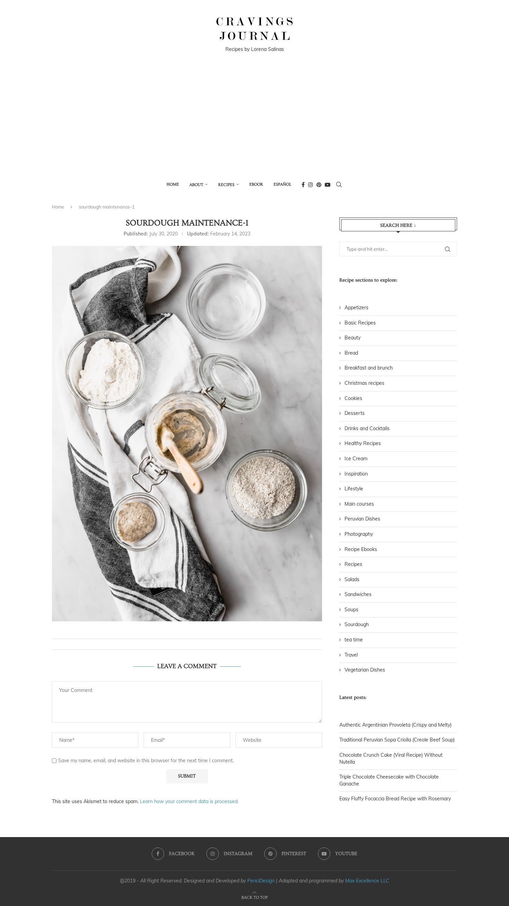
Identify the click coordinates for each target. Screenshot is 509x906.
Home (173, 184)
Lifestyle (354, 489)
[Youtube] (327, 185)
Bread (351, 353)
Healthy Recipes (363, 443)
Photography (359, 534)
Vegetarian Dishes (365, 670)
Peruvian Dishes (362, 519)
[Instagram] (310, 185)
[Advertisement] (254, 122)
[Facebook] (303, 185)
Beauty (352, 338)
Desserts (355, 413)
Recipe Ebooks (361, 549)
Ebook (256, 184)
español (282, 184)
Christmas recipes (364, 383)
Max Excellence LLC (367, 881)
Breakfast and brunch (369, 368)
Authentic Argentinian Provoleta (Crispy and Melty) (395, 725)
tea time (354, 640)
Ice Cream (356, 458)
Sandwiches (358, 594)
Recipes (226, 185)
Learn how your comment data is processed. (189, 801)
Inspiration (356, 474)
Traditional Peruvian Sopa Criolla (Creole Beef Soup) (397, 740)
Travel (351, 655)
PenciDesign (261, 881)
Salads (352, 579)
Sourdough (357, 624)
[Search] (339, 185)
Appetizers (356, 307)
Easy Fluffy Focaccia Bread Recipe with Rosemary (395, 799)
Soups (351, 609)
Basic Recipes (360, 323)
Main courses (359, 504)
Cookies (353, 398)
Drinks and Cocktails (367, 428)
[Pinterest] (318, 185)
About (196, 185)
